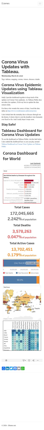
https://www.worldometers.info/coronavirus (22, 111)
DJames (6, 3)
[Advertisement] (22, 32)
